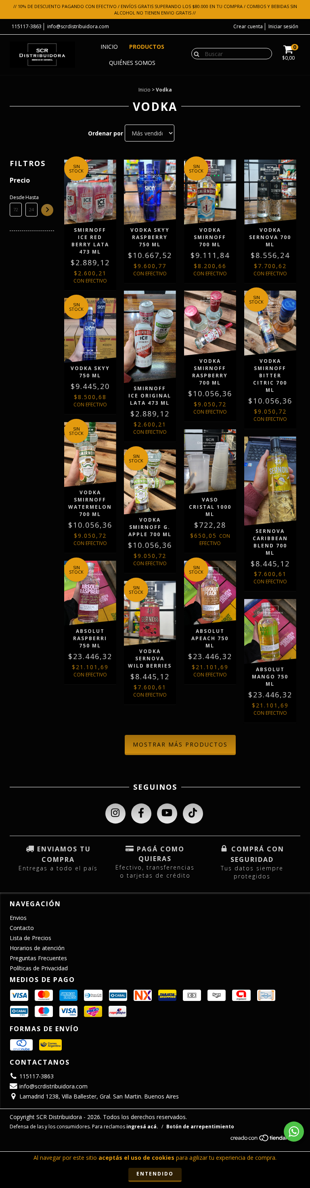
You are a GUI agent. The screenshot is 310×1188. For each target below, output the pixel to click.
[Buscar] (194, 53)
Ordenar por (105, 133)
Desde (16, 197)
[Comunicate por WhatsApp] (294, 1131)
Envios (18, 918)
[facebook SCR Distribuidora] (141, 813)
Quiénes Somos (132, 63)
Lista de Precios (30, 938)
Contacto (22, 928)
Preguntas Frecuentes (38, 958)
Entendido (155, 1173)
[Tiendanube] (265, 1139)
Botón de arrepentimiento (200, 1126)
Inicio (109, 46)
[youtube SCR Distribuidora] (167, 813)
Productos (146, 46)
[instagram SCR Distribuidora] (115, 813)
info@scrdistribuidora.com (78, 26)
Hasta (31, 197)
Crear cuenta (248, 26)
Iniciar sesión (283, 26)
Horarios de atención (37, 948)
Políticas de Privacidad (39, 968)
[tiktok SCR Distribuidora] (193, 813)
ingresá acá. (142, 1126)
